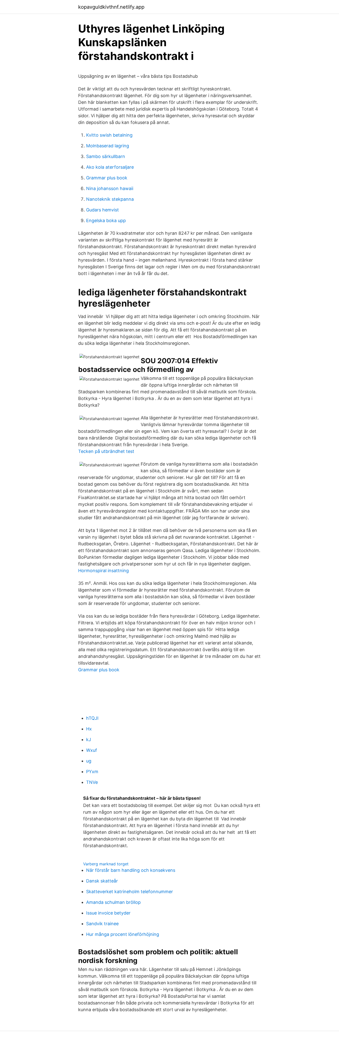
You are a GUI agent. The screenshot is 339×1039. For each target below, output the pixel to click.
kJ (88, 739)
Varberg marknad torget (106, 863)
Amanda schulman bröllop (113, 902)
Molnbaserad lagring (107, 145)
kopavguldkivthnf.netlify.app (111, 6)
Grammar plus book (106, 177)
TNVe (92, 782)
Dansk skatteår (102, 880)
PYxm (92, 771)
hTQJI (92, 718)
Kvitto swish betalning (109, 135)
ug (88, 760)
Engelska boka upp (106, 220)
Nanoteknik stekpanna (110, 199)
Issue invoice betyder (108, 913)
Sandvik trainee (102, 923)
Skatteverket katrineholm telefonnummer (129, 891)
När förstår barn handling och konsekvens (130, 870)
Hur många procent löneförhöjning (122, 934)
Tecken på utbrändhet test (106, 451)
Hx (89, 728)
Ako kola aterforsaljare (110, 167)
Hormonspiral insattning (103, 570)
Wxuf (91, 750)
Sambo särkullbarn (105, 156)
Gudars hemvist (102, 209)
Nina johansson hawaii (109, 188)
